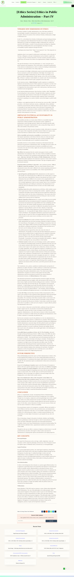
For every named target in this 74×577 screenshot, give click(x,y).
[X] (44, 511)
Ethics (41, 23)
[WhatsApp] (51, 511)
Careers (44, 2)
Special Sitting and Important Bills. (53, 555)
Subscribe (51, 521)
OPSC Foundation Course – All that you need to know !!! (20, 555)
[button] (18, 2)
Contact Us (50, 2)
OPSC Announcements (23, 553)
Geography (23, 530)
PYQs (54, 2)
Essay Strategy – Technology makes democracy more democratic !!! (20, 548)
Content (17, 2)
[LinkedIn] (49, 511)
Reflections (55, 545)
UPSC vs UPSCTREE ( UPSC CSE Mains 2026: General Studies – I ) (54, 541)
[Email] (55, 511)
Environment (18, 530)
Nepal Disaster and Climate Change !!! (20, 533)
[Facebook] (42, 511)
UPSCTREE (34, 23)
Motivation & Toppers (31, 2)
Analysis (50, 530)
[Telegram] (53, 511)
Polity (54, 553)
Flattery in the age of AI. (20, 563)
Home (13, 2)
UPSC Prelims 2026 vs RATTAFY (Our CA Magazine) (53, 548)
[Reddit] (47, 511)
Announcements (55, 530)
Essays (20, 545)
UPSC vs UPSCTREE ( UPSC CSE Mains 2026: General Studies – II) (20, 541)
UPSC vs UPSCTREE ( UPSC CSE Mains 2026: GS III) (53, 533)
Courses (23, 2)
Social (39, 2)
